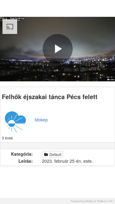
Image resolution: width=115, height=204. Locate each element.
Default (54, 154)
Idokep (41, 120)
